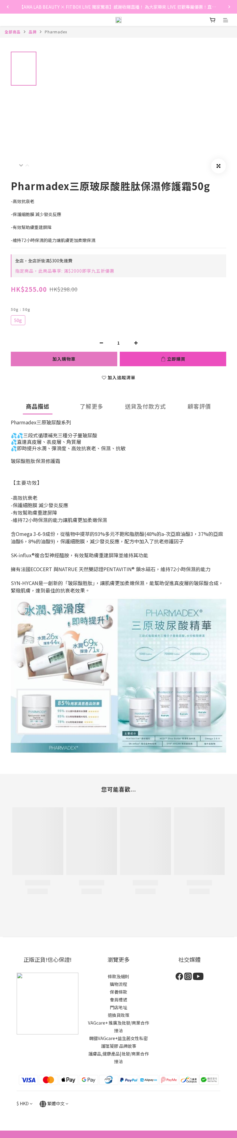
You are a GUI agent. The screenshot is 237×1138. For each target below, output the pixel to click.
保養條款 (118, 992)
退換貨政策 (118, 1015)
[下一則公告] (229, 7)
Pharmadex (56, 31)
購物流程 (118, 984)
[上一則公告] (7, 7)
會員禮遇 (118, 999)
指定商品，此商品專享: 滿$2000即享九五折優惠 (64, 271)
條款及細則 (118, 976)
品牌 (33, 31)
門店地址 (118, 1007)
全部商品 (13, 31)
